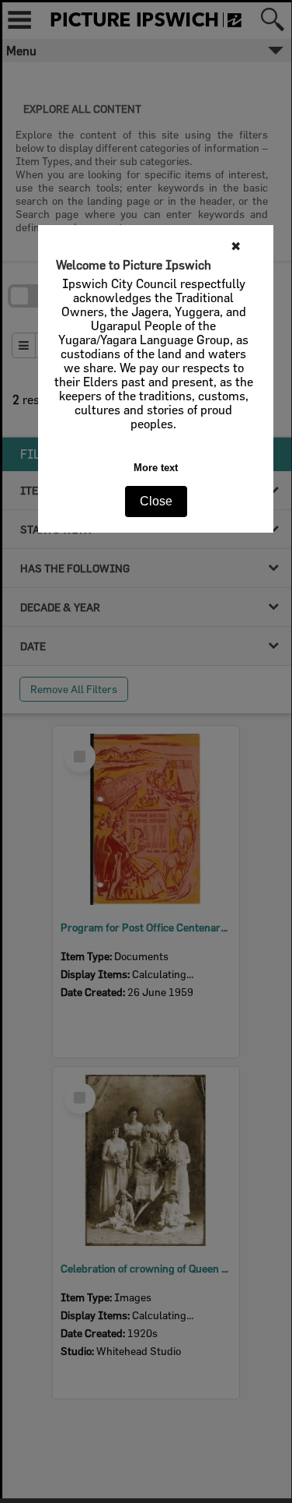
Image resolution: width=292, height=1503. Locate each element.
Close (156, 501)
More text (156, 467)
